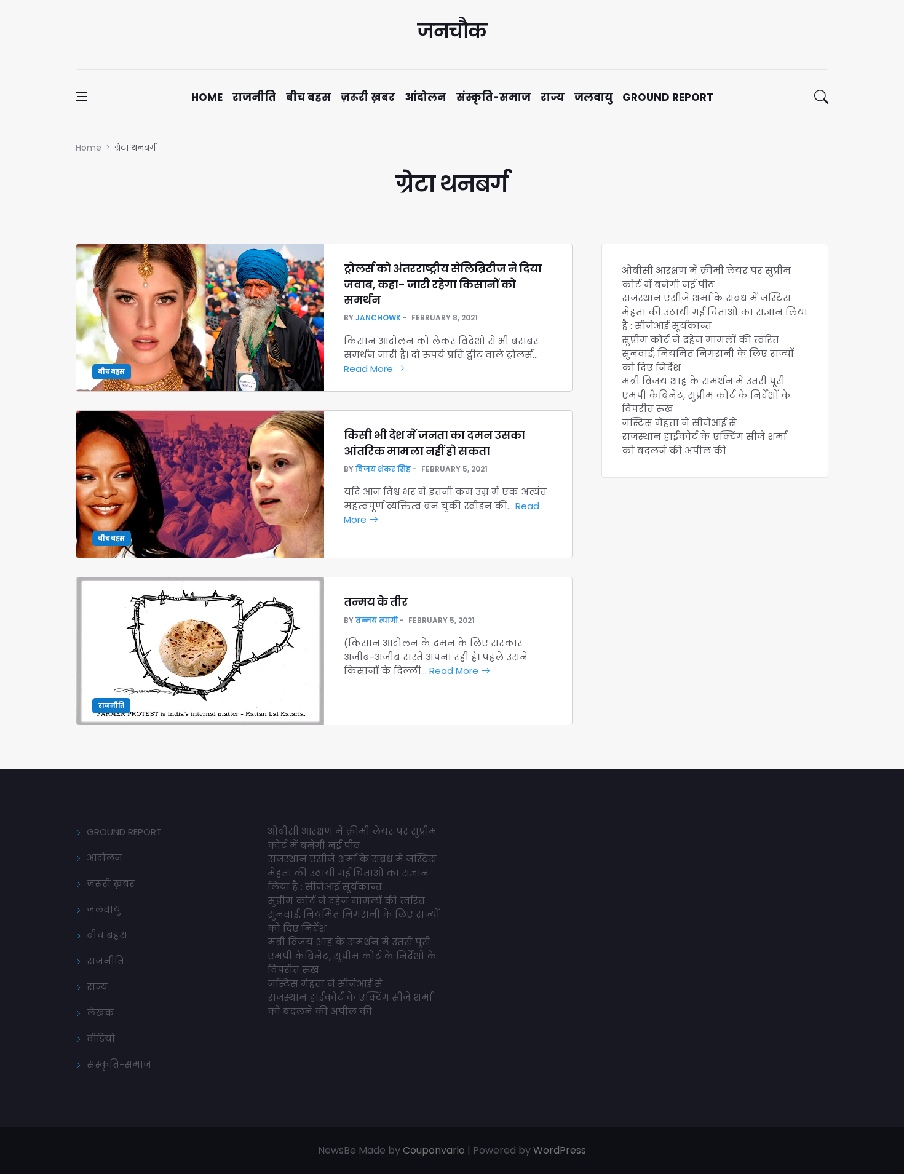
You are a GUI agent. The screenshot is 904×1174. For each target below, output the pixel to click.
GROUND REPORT (124, 831)
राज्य (553, 97)
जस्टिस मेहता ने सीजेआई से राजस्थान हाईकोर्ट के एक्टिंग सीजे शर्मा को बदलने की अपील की (704, 436)
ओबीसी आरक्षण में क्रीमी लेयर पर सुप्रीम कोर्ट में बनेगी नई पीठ (706, 277)
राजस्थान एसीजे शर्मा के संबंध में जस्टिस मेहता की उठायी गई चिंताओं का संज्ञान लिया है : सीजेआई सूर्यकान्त (714, 312)
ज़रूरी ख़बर (368, 97)
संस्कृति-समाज (493, 97)
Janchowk (378, 317)
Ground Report (667, 97)
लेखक (100, 1012)
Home (207, 97)
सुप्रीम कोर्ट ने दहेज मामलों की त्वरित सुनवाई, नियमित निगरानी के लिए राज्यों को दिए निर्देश (708, 353)
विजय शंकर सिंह (383, 469)
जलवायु (593, 97)
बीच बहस (308, 97)
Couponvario (434, 1150)
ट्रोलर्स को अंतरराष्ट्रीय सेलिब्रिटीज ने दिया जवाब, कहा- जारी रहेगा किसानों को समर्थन (443, 284)
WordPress (559, 1150)
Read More (369, 368)
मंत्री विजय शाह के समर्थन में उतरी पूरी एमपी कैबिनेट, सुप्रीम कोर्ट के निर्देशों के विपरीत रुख (706, 395)
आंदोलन (425, 97)
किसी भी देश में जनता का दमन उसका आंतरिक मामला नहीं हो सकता (434, 442)
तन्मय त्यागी (376, 620)
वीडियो (101, 1038)
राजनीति (254, 97)
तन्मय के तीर (375, 601)
